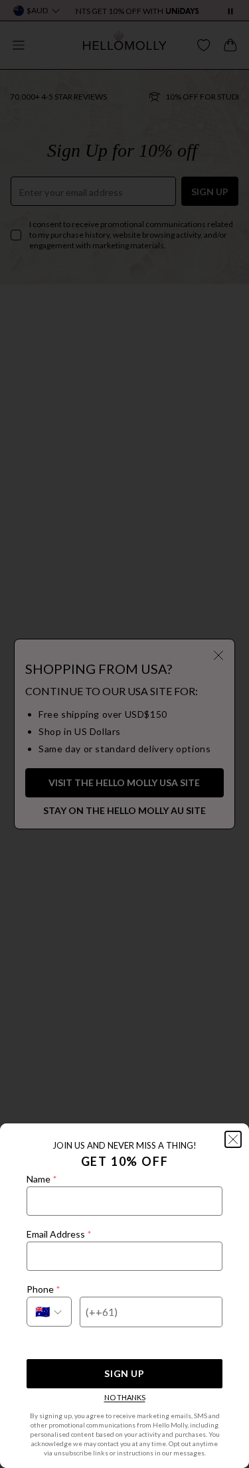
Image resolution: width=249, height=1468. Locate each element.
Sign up (124, 1373)
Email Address (59, 1234)
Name (41, 1178)
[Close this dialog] (233, 1139)
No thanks (124, 1397)
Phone (43, 1289)
